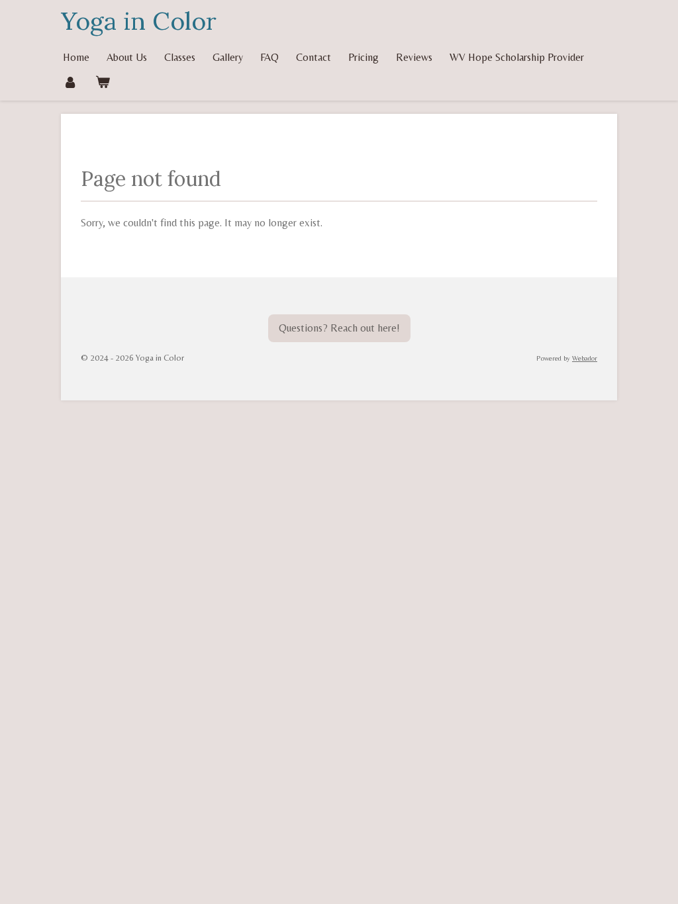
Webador (584, 358)
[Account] (70, 81)
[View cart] (102, 81)
